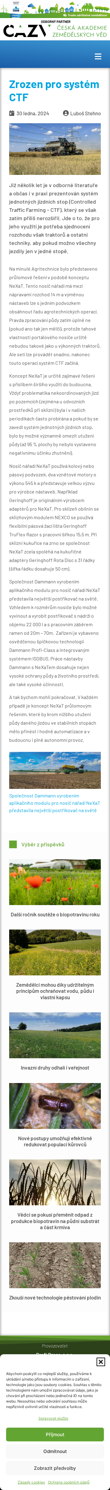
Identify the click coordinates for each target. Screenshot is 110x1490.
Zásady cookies (31, 1482)
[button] (101, 1362)
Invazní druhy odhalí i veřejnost (55, 1067)
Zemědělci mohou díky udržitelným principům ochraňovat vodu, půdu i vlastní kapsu (55, 991)
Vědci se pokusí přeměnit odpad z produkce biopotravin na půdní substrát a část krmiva (55, 1220)
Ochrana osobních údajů (69, 1482)
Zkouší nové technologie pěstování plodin (55, 1297)
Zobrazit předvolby (55, 1468)
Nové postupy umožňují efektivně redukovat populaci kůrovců (55, 1141)
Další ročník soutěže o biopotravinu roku (55, 914)
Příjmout (55, 1434)
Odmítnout (55, 1451)
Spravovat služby (53, 1418)
